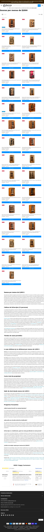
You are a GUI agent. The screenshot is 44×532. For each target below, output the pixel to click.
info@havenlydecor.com (12, 500)
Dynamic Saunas (7, 318)
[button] (2, 14)
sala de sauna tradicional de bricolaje (35, 398)
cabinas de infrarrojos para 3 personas (18, 397)
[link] (22, 484)
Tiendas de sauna (15, 459)
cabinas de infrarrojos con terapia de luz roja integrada (28, 394)
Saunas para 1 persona (25, 457)
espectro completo (16, 367)
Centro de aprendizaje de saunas (12, 460)
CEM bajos (39, 322)
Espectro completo (36, 459)
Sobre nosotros (9, 526)
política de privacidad (8, 527)
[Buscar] (39, 5)
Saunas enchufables (8, 459)
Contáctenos (21, 527)
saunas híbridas (28, 397)
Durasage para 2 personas (10, 328)
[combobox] (25, 5)
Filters (40, 14)
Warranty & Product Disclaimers (32, 528)
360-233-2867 (10, 502)
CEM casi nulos (33, 323)
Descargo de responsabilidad (12, 528)
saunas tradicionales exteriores (13, 398)
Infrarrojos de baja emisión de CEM (25, 459)
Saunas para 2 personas (34, 457)
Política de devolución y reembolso (18, 526)
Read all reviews (38, 468)
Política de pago (15, 527)
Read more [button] (26, 480)
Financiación (26, 527)
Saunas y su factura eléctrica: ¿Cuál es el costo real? (32, 387)
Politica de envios (28, 526)
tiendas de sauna (19, 344)
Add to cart (11, 33)
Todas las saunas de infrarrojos (15, 457)
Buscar (5, 526)
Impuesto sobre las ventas (33, 527)
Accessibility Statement (21, 528)
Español (40, 519)
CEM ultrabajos (13, 323)
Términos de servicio (35, 526)
